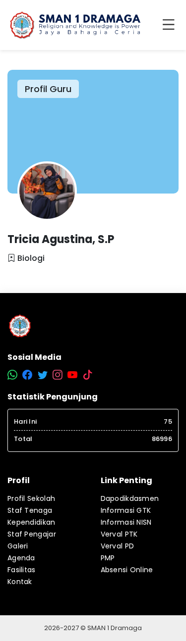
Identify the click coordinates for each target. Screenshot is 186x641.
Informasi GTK (126, 510)
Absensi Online (127, 570)
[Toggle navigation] (170, 25)
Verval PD (117, 546)
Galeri (17, 546)
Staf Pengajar (31, 534)
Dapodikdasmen (130, 498)
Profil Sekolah (31, 498)
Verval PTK (119, 534)
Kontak (19, 582)
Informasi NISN (126, 522)
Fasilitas (21, 570)
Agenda (21, 558)
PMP (108, 558)
